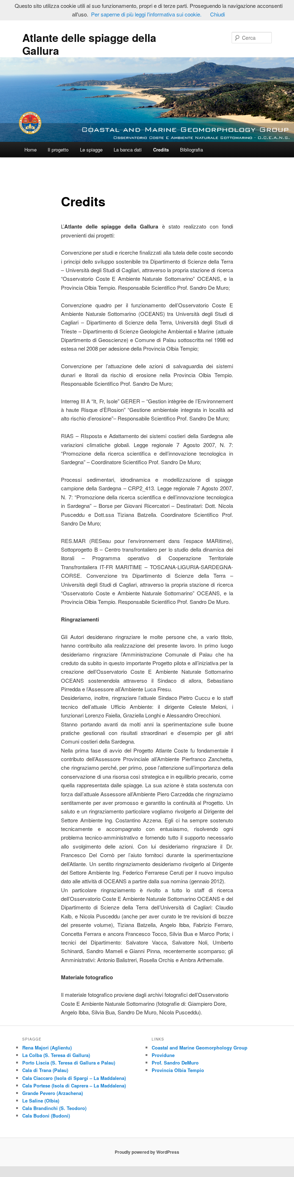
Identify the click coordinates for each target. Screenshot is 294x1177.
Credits (161, 149)
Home (30, 149)
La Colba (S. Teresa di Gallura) (56, 1055)
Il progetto (58, 149)
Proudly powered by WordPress (147, 1152)
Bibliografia (191, 149)
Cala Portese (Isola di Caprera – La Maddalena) (74, 1085)
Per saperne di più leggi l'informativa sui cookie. (146, 14)
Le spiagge (91, 149)
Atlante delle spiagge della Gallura (89, 44)
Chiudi (217, 14)
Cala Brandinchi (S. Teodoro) (54, 1108)
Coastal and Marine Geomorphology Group (199, 1047)
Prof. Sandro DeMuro (175, 1062)
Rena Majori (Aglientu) (47, 1047)
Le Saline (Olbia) (40, 1100)
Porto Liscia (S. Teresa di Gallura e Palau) (68, 1062)
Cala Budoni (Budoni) (46, 1115)
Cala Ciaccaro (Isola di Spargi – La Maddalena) (74, 1078)
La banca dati (128, 149)
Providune (163, 1055)
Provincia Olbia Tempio (178, 1070)
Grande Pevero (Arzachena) (52, 1093)
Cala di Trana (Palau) (45, 1070)
